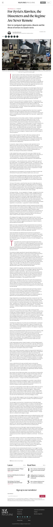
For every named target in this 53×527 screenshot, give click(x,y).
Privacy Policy (19, 520)
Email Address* (10, 493)
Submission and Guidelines (39, 509)
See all (24, 465)
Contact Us (19, 511)
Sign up (43, 2)
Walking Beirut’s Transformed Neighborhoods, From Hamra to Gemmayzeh (38, 477)
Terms (29, 520)
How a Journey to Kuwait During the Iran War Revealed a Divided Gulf (38, 470)
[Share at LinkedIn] (9, 37)
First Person (10, 8)
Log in (48, 2)
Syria (14, 8)
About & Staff (20, 509)
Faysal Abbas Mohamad (17, 32)
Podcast (36, 511)
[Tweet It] (12, 37)
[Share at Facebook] (6, 37)
